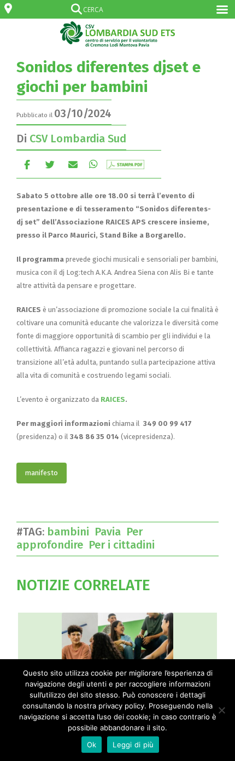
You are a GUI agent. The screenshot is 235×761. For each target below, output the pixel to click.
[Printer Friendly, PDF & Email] (125, 164)
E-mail (73, 164)
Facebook (27, 164)
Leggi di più (133, 744)
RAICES (113, 399)
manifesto (41, 473)
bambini (71, 531)
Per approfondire (79, 538)
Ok (92, 744)
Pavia (110, 531)
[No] (221, 710)
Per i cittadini (124, 544)
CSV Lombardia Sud (78, 138)
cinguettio (50, 164)
